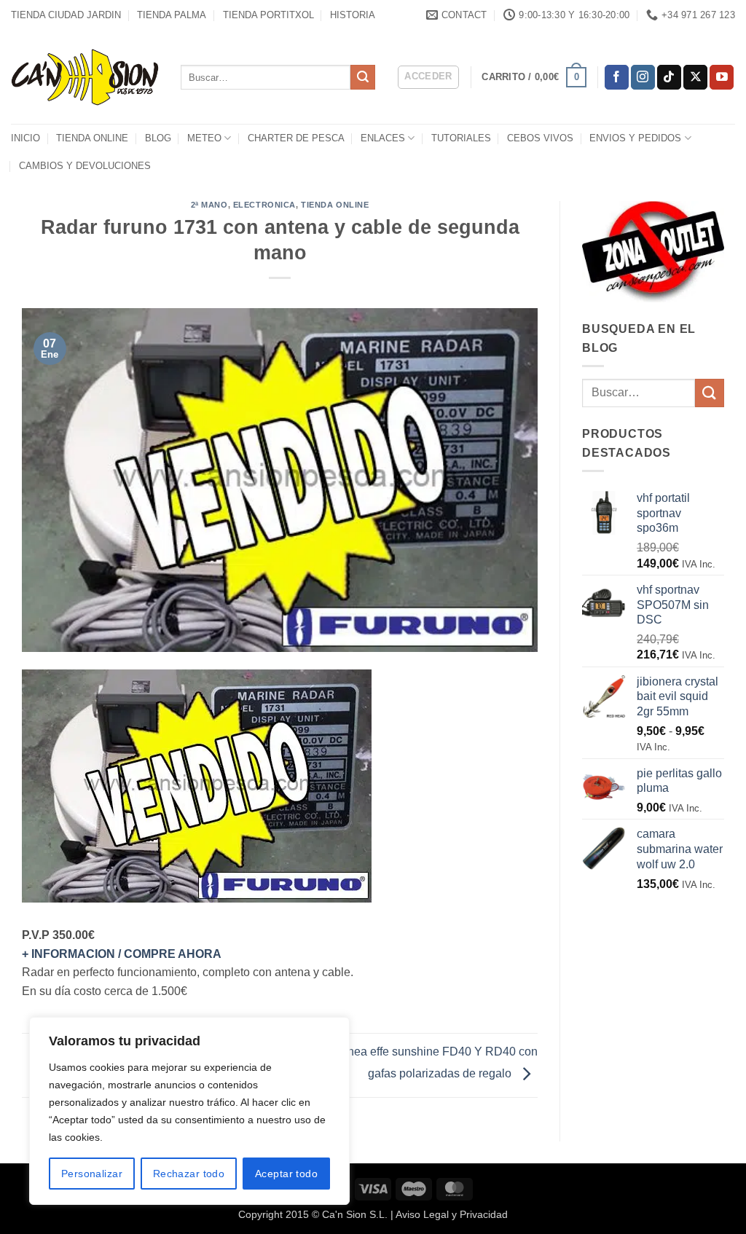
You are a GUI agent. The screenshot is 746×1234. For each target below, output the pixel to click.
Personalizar (91, 1173)
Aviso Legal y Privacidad (452, 1214)
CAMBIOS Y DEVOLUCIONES (85, 165)
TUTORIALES (461, 138)
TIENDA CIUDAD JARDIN (66, 14)
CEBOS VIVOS (540, 138)
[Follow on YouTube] (722, 77)
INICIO (25, 138)
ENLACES (383, 138)
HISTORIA (352, 14)
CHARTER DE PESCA (296, 138)
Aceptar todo (286, 1173)
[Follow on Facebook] (617, 77)
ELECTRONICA (264, 204)
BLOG (158, 138)
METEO (204, 138)
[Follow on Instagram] (643, 77)
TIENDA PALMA (171, 14)
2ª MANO (209, 204)
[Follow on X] (695, 77)
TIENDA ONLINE (92, 138)
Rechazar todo (188, 1173)
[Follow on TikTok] (669, 77)
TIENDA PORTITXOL (268, 14)
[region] (189, 1111)
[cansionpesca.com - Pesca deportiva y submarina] (85, 77)
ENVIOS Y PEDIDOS (635, 138)
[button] (428, 77)
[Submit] (362, 77)
